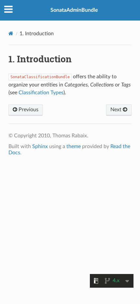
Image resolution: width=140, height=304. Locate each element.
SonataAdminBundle (74, 10)
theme (73, 146)
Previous (27, 109)
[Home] (10, 33)
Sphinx (40, 146)
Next (116, 109)
